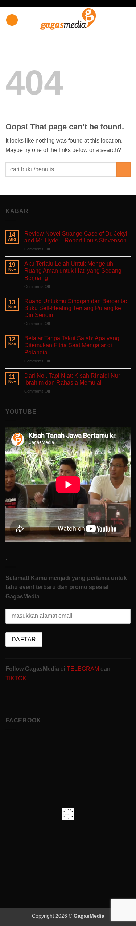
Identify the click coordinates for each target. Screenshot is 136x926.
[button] (12, 20)
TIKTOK (15, 678)
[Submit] (123, 169)
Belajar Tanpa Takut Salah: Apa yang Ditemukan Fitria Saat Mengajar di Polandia (71, 345)
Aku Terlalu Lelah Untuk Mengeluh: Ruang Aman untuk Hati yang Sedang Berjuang (72, 271)
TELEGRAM (83, 669)
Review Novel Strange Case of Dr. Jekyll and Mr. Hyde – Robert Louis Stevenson (76, 237)
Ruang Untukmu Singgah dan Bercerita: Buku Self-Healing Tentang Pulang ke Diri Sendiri (75, 308)
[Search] (128, 20)
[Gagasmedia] (68, 20)
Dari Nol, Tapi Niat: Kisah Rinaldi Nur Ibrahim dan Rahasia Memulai (72, 379)
